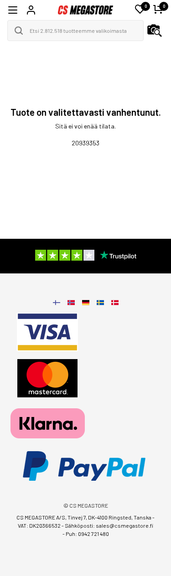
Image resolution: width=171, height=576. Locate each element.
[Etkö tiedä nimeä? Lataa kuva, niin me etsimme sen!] (154, 30)
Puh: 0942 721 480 (87, 533)
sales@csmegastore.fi (124, 525)
